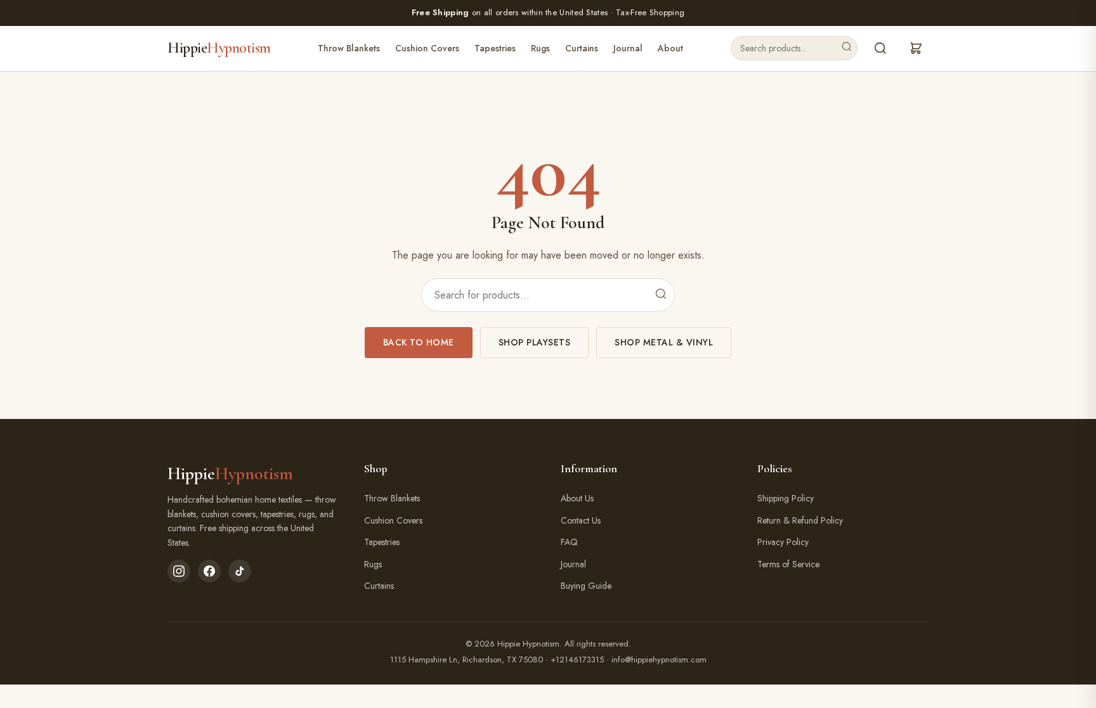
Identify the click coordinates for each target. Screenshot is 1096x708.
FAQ (569, 542)
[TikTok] (239, 571)
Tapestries (495, 48)
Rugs (540, 48)
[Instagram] (178, 571)
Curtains (581, 48)
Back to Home (418, 342)
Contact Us (581, 520)
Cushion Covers (427, 48)
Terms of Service (788, 564)
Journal (628, 48)
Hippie (219, 48)
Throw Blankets (349, 48)
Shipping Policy (785, 498)
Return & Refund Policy (800, 520)
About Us (577, 498)
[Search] (846, 48)
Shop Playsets (535, 342)
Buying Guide (586, 585)
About (670, 48)
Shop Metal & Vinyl (664, 342)
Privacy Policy (783, 542)
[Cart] (916, 48)
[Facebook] (209, 571)
